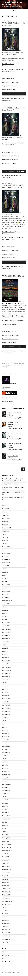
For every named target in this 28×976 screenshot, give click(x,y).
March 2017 (5, 733)
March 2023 (5, 509)
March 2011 (5, 834)
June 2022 (5, 537)
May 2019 (5, 651)
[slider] (23, 93)
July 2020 (4, 607)
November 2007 (6, 933)
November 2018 (6, 670)
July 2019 (4, 645)
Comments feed (6, 958)
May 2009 (5, 876)
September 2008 (7, 901)
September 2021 (6, 562)
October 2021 (6, 559)
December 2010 (6, 844)
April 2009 (5, 879)
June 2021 (5, 572)
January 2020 (5, 626)
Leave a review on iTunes (9, 89)
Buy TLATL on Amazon (8, 64)
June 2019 (5, 648)
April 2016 (5, 768)
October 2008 (6, 898)
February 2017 (6, 736)
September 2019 (7, 638)
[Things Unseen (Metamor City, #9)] (5, 446)
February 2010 (6, 860)
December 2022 (6, 518)
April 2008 (5, 917)
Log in (4, 952)
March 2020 (5, 619)
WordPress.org (6, 961)
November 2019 (6, 632)
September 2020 (7, 600)
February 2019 (6, 660)
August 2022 (5, 531)
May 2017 (5, 727)
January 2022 (5, 550)
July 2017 (4, 721)
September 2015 (7, 790)
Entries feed (5, 955)
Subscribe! (13, 383)
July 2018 (4, 683)
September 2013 (6, 819)
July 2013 (4, 822)
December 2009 (6, 866)
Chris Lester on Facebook (9, 78)
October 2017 (6, 711)
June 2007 (5, 942)
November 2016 (6, 746)
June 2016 (5, 762)
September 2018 (7, 676)
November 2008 (6, 895)
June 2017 (5, 724)
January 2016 (5, 778)
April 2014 (5, 809)
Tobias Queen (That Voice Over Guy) (11, 479)
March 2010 (5, 857)
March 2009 (5, 882)
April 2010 (5, 854)
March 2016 (5, 771)
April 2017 (5, 730)
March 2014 (5, 812)
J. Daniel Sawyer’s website (9, 324)
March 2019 (5, 657)
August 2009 (6, 872)
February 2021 (6, 585)
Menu (14, 10)
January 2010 (5, 863)
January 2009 (6, 888)
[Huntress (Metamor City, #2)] (5, 435)
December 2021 (6, 553)
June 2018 (5, 686)
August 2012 (5, 828)
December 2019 (6, 629)
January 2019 (5, 664)
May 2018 (5, 689)
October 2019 (6, 635)
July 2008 (5, 907)
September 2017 (6, 714)
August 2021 (5, 566)
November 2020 (6, 594)
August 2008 (6, 904)
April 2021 (5, 578)
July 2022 (4, 534)
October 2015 (6, 787)
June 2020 (5, 610)
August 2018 (5, 680)
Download (21, 98)
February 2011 (6, 838)
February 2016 (6, 774)
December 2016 (6, 743)
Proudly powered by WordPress (10, 972)
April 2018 (5, 692)
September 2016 (7, 752)
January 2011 (5, 841)
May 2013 (5, 825)
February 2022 (6, 547)
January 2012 (5, 831)
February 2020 (6, 623)
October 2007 (6, 936)
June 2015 (5, 800)
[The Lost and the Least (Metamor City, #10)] (5, 456)
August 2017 (5, 717)
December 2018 (6, 667)
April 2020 (5, 616)
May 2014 (5, 806)
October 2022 (6, 524)
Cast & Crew (15, 484)
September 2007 (7, 939)
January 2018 (5, 702)
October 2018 (6, 673)
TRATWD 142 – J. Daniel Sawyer (13, 276)
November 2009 (6, 869)
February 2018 (6, 698)
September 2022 (7, 528)
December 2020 (6, 591)
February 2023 (6, 512)
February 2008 (6, 923)
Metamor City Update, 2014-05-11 (11, 481)
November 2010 (6, 847)
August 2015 (5, 793)
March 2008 (5, 920)
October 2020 (6, 597)
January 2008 (6, 926)
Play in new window (12, 98)
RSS (9, 100)
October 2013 (6, 816)
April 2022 (5, 543)
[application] (14, 93)
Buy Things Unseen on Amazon (10, 69)
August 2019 (5, 642)
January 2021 (5, 588)
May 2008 (5, 914)
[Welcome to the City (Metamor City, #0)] (5, 425)
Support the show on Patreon (10, 86)
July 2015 (4, 797)
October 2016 (6, 749)
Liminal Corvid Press (7, 401)
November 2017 (6, 708)
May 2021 (5, 575)
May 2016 (5, 765)
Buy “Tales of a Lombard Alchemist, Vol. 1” (13, 320)
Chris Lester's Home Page (9, 398)
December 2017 (6, 705)
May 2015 (5, 803)
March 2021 (5, 581)
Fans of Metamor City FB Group (10, 82)
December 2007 (6, 929)
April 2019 (5, 654)
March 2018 (5, 695)
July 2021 (4, 569)
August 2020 (5, 604)
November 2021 (6, 556)
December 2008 (6, 891)
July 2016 (4, 759)
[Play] (4, 94)
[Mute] (19, 94)
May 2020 (5, 613)
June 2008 (5, 910)
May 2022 (5, 540)
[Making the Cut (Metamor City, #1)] (5, 414)
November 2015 (6, 784)
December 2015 (6, 781)
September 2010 (7, 850)
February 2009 (6, 885)
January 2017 (5, 740)
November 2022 (6, 521)
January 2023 (5, 515)
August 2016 (5, 755)
